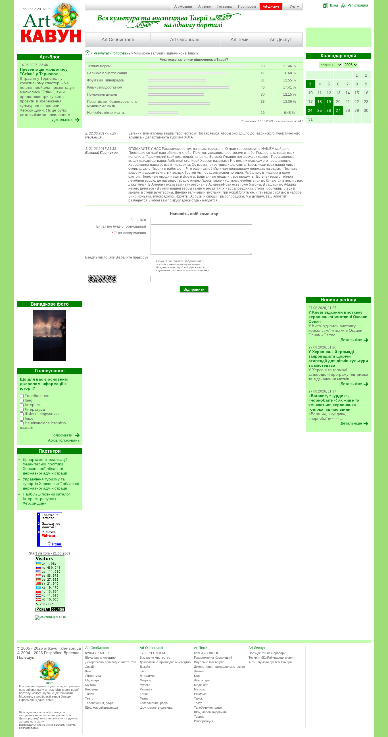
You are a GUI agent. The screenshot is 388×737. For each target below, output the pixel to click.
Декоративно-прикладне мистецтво (110, 662)
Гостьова (224, 7)
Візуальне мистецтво (100, 657)
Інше (29, 418)
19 (328, 101)
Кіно (28, 400)
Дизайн (90, 666)
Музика (90, 684)
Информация (203, 721)
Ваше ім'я (138, 220)
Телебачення (36, 395)
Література (34, 409)
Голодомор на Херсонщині (213, 657)
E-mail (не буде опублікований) (121, 226)
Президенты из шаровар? (267, 653)
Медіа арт (92, 680)
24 (310, 110)
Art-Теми (240, 39)
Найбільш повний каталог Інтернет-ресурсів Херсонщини (46, 498)
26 (328, 110)
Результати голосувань (111, 53)
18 (319, 101)
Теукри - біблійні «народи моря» (271, 657)
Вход (334, 5)
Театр (89, 698)
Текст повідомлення (129, 233)
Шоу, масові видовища (101, 707)
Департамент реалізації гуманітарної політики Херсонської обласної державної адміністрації (45, 466)
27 (338, 110)
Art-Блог (204, 7)
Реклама (91, 689)
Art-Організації (185, 39)
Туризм (199, 716)
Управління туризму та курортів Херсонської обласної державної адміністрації (51, 483)
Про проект (247, 7)
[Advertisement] (49, 216)
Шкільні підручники (42, 413)
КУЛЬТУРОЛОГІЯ (97, 653)
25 (319, 110)
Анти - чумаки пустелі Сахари (270, 662)
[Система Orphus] (49, 545)
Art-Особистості (118, 39)
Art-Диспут (271, 7)
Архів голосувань (64, 440)
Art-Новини (183, 7)
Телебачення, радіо (99, 703)
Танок (89, 694)
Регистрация (358, 5)
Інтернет (32, 404)
